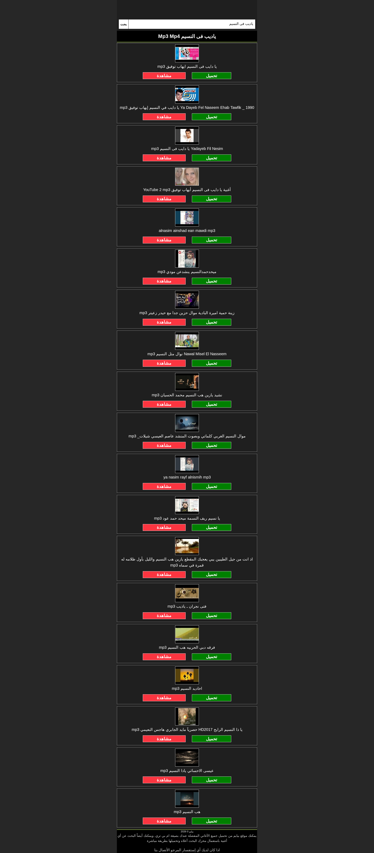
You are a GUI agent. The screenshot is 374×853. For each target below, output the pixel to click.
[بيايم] (187, 9)
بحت (123, 24)
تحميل (211, 75)
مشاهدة (164, 75)
